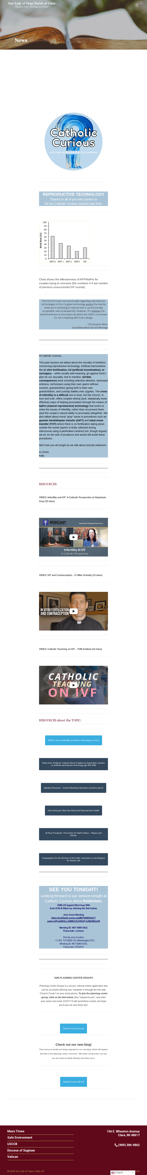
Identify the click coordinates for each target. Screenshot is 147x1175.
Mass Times (15, 1131)
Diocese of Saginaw (21, 1150)
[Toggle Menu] (136, 4)
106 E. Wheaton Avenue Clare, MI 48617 (123, 1133)
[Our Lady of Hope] (31, 8)
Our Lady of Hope (24, 1171)
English (119, 1172)
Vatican (12, 1156)
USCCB (12, 1144)
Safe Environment (19, 1137)
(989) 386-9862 (129, 1145)
